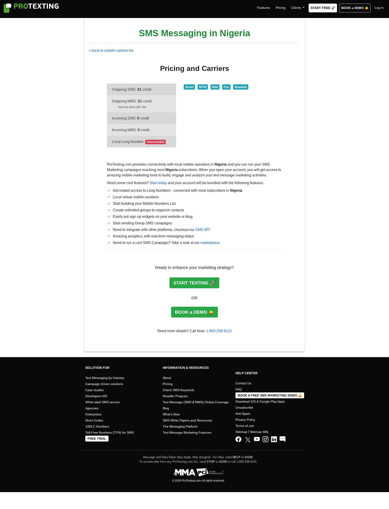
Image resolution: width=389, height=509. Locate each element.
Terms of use (244, 426)
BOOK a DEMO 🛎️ (355, 8)
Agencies (91, 408)
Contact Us (243, 383)
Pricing (280, 7)
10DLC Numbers (97, 426)
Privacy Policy (245, 419)
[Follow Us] (248, 440)
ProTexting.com (191, 480)
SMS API (202, 230)
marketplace (210, 243)
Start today (158, 183)
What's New (171, 414)
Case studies (94, 390)
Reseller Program (175, 396)
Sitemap (241, 432)
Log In (379, 7)
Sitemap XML (259, 432)
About (167, 378)
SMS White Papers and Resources (187, 420)
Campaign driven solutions (104, 384)
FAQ (238, 389)
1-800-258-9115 (219, 331)
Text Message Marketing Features (187, 432)
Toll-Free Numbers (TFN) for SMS (109, 432)
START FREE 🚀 (323, 8)
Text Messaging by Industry (104, 378)
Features (263, 7)
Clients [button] (296, 7)
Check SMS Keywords (178, 390)
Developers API (96, 396)
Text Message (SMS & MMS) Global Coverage (196, 402)
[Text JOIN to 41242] (282, 439)
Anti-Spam (242, 413)
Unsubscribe (244, 407)
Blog (166, 408)
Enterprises (93, 414)
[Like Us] (238, 439)
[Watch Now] (257, 439)
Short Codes (94, 420)
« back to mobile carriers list (111, 50)
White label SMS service (102, 402)
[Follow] (265, 439)
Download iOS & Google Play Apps (260, 401)
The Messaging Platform (180, 426)
